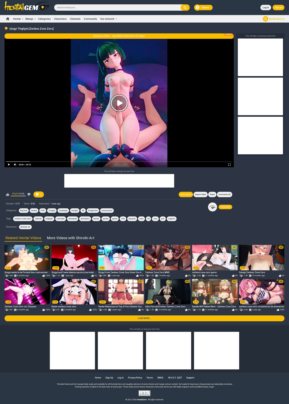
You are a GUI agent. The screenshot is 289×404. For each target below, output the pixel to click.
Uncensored (107, 211)
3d (148, 219)
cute (141, 219)
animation (85, 219)
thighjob (49, 219)
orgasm (171, 219)
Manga (29, 18)
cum (155, 219)
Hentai (17, 18)
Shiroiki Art (25, 227)
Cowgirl (52, 211)
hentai (96, 219)
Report (200, 194)
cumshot (61, 219)
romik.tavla (225, 207)
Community (90, 18)
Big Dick (23, 211)
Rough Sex (93, 211)
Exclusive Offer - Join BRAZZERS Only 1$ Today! (119, 36)
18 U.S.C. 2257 (175, 377)
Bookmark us (276, 18)
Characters (60, 18)
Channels (75, 18)
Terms (150, 377)
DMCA (160, 377)
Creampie (63, 211)
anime (106, 219)
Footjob (74, 211)
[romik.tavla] (212, 206)
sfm (123, 219)
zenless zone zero (23, 219)
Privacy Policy (135, 377)
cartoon (38, 219)
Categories (44, 18)
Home (8, 19)
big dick (132, 219)
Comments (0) (225, 194)
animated (72, 219)
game (114, 219)
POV (43, 211)
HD (83, 211)
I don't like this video (28, 194)
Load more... (144, 318)
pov (162, 219)
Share (212, 194)
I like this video (7, 194)
